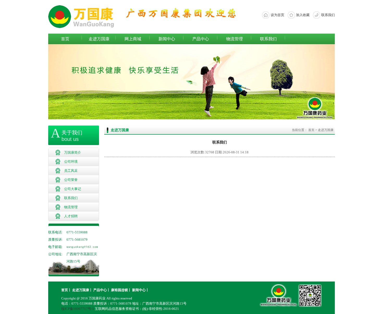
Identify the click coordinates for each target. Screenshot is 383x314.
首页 (65, 39)
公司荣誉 (71, 180)
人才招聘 (71, 216)
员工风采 (71, 171)
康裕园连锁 (119, 290)
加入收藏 (303, 15)
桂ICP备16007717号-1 (77, 309)
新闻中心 (166, 39)
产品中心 (200, 39)
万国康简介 (72, 152)
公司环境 (71, 161)
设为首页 (277, 15)
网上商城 (133, 39)
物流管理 (234, 39)
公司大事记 (72, 189)
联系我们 (328, 15)
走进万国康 (99, 39)
